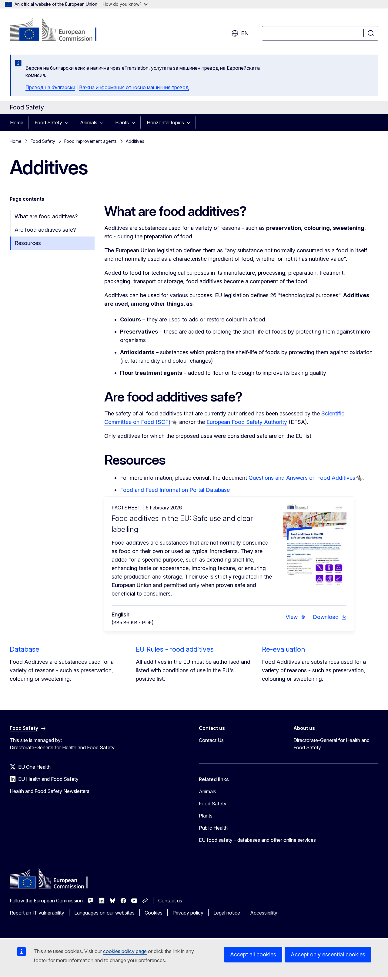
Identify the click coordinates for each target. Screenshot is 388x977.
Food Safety (48, 122)
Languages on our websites (104, 913)
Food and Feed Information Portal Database (175, 490)
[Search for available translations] (175, 422)
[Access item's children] (68, 122)
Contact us (170, 901)
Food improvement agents (90, 141)
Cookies (153, 913)
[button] (296, 617)
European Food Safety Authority (246, 422)
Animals (88, 122)
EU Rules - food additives (175, 649)
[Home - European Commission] (59, 30)
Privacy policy (187, 913)
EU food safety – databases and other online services (257, 840)
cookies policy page (125, 951)
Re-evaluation (283, 649)
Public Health (213, 828)
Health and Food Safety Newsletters (49, 791)
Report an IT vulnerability (37, 913)
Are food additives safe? (45, 230)
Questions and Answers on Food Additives (302, 478)
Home (16, 122)
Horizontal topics (165, 122)
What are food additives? (46, 216)
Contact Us (211, 740)
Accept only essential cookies (328, 954)
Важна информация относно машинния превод (134, 87)
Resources (28, 243)
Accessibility (263, 913)
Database (24, 649)
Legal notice (226, 913)
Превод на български (50, 87)
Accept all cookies (253, 954)
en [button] (245, 33)
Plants (122, 122)
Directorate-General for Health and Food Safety (331, 743)
